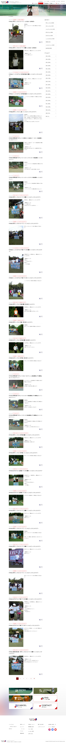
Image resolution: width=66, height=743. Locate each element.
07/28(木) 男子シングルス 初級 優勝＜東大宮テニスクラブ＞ (22, 304)
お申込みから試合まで (13, 726)
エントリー (41, 3)
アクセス (58, 3)
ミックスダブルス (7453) (50, 38)
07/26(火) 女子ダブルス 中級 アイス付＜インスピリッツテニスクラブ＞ (24, 625)
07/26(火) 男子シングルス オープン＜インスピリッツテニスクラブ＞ (24, 572)
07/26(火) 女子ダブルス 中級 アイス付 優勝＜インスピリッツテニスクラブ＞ (25, 599)
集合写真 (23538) (49, 48)
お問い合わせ (63, 1)
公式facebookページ (52, 729)
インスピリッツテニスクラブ (5, 2)
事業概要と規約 (31, 726)
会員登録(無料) (41, 1)
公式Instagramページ (49, 729)
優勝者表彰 (47, 3)
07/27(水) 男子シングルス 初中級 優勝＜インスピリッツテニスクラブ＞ (24, 434)
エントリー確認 (47, 1)
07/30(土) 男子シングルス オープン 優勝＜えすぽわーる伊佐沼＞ (23, 47)
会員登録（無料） (51, 724)
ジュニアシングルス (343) (50, 29)
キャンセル (63, 3)
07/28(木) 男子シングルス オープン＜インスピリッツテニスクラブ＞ (24, 223)
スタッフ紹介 (58, 1)
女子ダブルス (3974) (49, 35)
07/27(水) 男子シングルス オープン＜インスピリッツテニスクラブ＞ (24, 528)
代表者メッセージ (31, 724)
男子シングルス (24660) (50, 22)
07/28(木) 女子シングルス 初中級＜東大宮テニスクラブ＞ (21, 358)
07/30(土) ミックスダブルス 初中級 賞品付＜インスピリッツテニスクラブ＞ (25, 93)
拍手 (41, 68)
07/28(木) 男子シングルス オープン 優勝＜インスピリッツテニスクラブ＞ (25, 197)
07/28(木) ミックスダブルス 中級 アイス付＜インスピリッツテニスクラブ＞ (25, 277)
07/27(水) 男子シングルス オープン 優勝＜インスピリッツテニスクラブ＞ (25, 510)
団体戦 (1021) (48, 41)
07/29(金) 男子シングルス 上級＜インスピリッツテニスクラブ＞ (23, 111)
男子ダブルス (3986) (49, 32)
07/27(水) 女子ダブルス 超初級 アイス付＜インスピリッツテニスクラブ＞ (25, 492)
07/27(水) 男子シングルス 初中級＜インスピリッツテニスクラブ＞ (23, 452)
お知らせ (10, 728)
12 (31, 679)
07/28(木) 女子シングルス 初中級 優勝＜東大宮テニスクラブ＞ (22, 340)
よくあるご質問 (53, 1)
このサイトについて (41, 726)
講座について (53, 3)
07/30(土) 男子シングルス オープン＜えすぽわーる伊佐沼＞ (22, 21)
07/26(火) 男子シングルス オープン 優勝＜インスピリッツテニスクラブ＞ (25, 546)
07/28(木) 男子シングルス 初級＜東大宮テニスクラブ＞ (21, 322)
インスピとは (35, 3)
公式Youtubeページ (55, 729)
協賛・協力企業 (40, 724)
